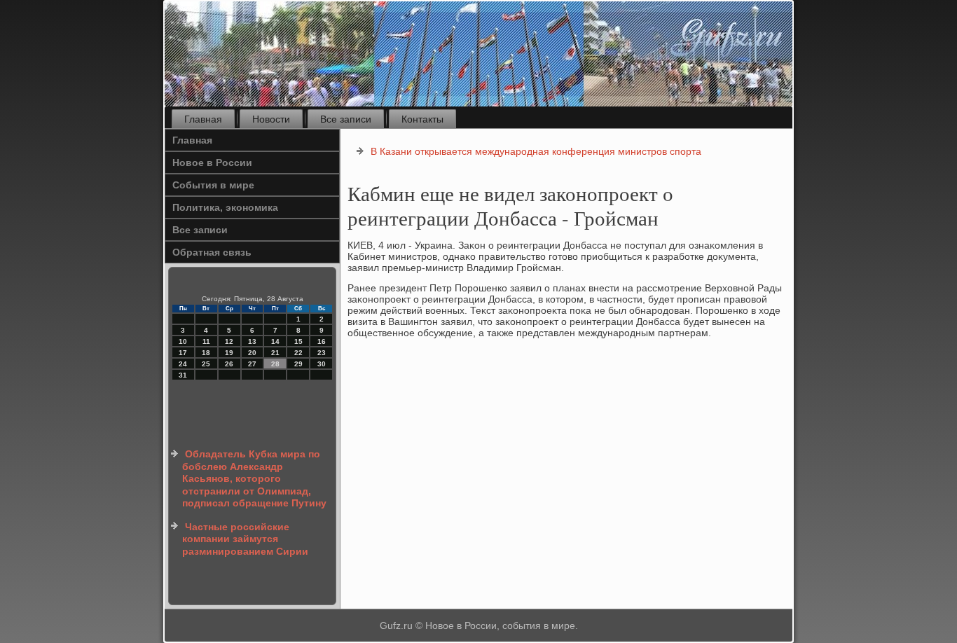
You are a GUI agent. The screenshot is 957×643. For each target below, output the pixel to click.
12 (229, 341)
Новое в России (212, 162)
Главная (203, 119)
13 (252, 341)
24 (183, 364)
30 (321, 364)
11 (206, 341)
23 (321, 353)
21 (275, 353)
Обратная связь (212, 252)
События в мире (213, 185)
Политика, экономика (225, 207)
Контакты (422, 119)
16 (321, 341)
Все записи (345, 119)
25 (206, 364)
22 (298, 353)
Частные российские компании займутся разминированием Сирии (245, 539)
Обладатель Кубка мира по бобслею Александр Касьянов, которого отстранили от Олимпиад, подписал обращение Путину (254, 478)
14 (275, 341)
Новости (271, 119)
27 (252, 364)
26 (229, 364)
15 (298, 341)
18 (206, 353)
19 (229, 353)
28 (275, 364)
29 (298, 364)
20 (252, 353)
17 (183, 353)
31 (183, 375)
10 (183, 341)
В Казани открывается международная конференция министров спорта (536, 151)
